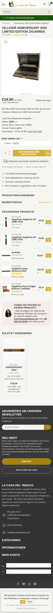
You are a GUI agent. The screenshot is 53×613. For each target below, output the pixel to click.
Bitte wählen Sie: (12, 138)
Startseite (6, 23)
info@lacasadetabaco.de (26, 319)
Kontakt (26, 461)
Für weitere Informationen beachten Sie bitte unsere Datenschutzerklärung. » (27, 606)
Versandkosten (12, 102)
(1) (26, 35)
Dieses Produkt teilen (35, 167)
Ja (22, 602)
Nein (30, 602)
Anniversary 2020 (14, 368)
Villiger (6, 35)
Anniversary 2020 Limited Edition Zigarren (31, 23)
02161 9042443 (14, 525)
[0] (49, 4)
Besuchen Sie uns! (26, 470)
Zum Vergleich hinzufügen (12, 167)
